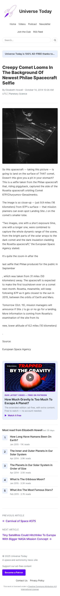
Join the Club (24, 31)
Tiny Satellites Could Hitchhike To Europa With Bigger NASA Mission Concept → (29, 537)
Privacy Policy (37, 580)
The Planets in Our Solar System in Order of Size (31, 466)
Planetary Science (18, 93)
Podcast (32, 24)
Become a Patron (14, 572)
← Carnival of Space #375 (19, 521)
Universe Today (35, 11)
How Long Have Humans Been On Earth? (30, 438)
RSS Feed (38, 31)
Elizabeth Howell (14, 89)
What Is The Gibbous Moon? (27, 479)
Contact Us (22, 580)
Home (13, 24)
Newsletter (44, 24)
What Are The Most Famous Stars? (31, 489)
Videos (22, 24)
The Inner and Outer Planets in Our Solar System (31, 452)
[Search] (55, 40)
